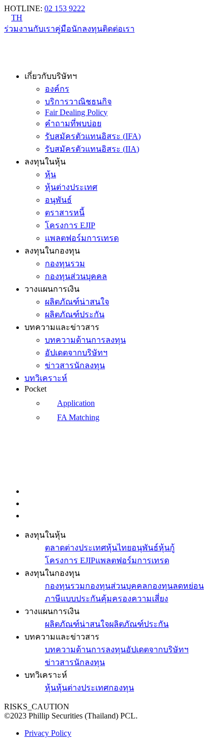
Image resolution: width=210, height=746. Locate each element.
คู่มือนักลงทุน (78, 28)
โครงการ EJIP (70, 225)
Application (76, 403)
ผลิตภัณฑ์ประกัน (74, 314)
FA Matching (78, 417)
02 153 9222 (64, 8)
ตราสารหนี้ (65, 212)
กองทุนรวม (65, 263)
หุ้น (50, 174)
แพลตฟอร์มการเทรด (82, 238)
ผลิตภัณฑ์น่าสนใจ (77, 301)
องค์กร (57, 89)
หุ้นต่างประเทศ (71, 187)
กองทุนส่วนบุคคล (76, 276)
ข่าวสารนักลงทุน (75, 365)
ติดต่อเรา (118, 28)
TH (16, 17)
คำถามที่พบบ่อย (73, 123)
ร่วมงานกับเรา (29, 28)
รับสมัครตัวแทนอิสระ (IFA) (93, 136)
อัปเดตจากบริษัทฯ (76, 352)
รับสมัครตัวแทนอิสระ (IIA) (92, 149)
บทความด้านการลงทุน (85, 340)
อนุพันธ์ (58, 200)
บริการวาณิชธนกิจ (78, 101)
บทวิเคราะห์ (45, 378)
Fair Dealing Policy (76, 112)
